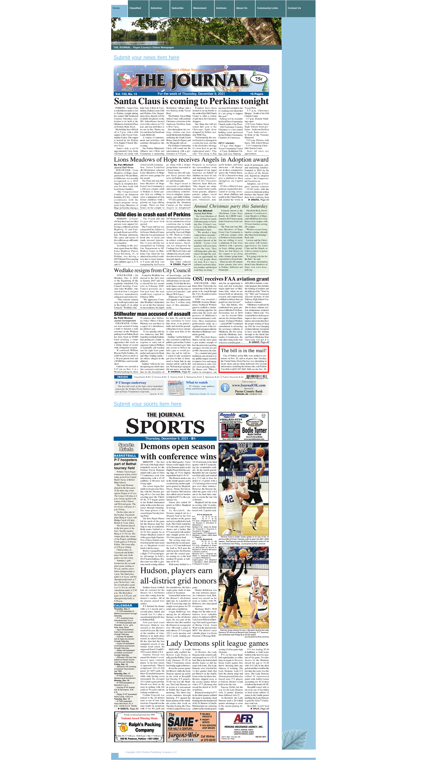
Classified (135, 8)
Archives (221, 8)
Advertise (156, 8)
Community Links (267, 8)
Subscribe (177, 8)
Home (116, 8)
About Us (241, 8)
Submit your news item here (146, 57)
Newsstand (199, 8)
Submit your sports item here (147, 404)
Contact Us (294, 8)
